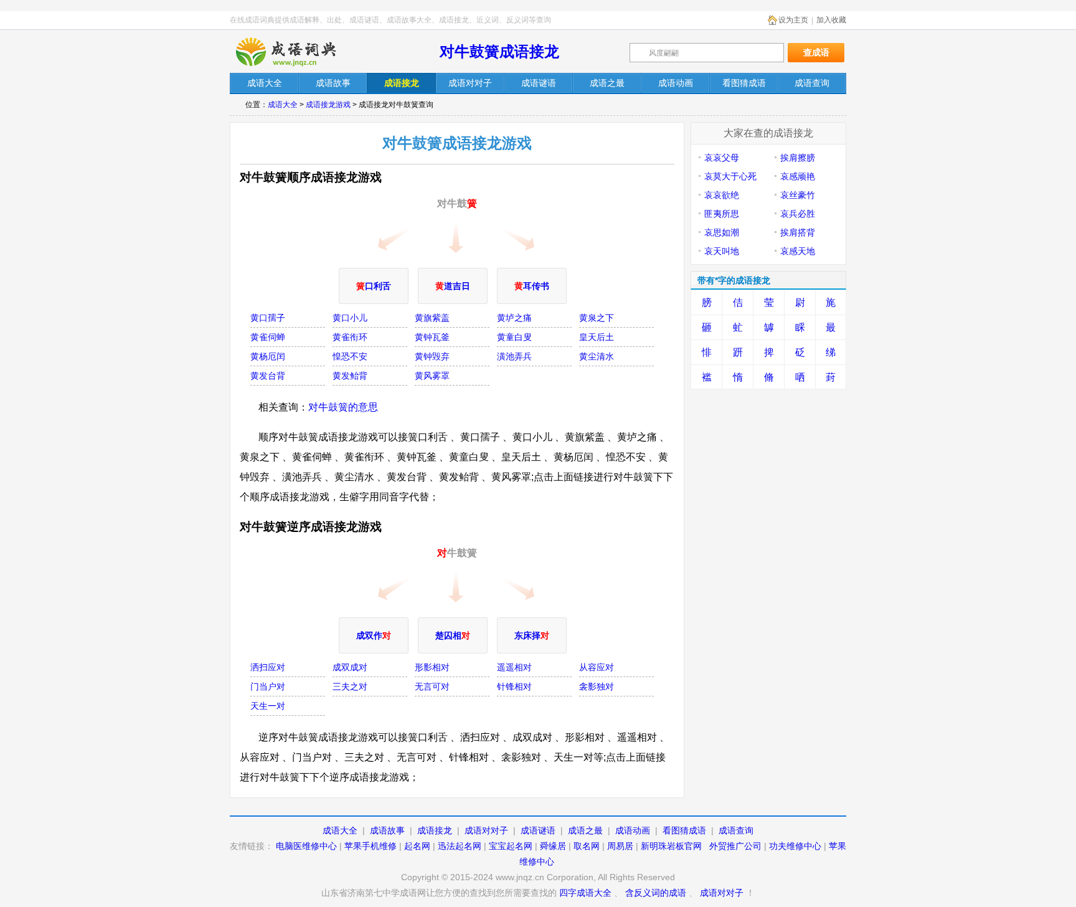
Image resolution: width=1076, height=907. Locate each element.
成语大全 (283, 104)
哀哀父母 (721, 158)
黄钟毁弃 (432, 356)
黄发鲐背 (350, 376)
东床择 (531, 635)
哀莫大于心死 (730, 176)
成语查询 (736, 830)
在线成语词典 (296, 52)
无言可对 (432, 686)
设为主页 (793, 20)
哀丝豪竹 (797, 195)
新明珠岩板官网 (671, 846)
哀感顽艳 (797, 176)
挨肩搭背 (797, 232)
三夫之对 (350, 686)
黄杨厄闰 (267, 356)
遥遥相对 (514, 667)
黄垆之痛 (514, 318)
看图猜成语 (684, 830)
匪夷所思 (721, 214)
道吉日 (452, 286)
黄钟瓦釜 (432, 337)
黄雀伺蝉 (267, 337)
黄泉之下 (596, 318)
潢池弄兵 (514, 356)
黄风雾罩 (432, 376)
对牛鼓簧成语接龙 (499, 51)
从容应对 (596, 667)
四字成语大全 (585, 893)
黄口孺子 (267, 318)
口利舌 (373, 286)
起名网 (417, 846)
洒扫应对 (267, 667)
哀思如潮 (721, 232)
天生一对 (267, 706)
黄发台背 (267, 376)
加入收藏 (831, 20)
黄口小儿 (350, 318)
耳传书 (531, 286)
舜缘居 (553, 846)
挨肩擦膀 (797, 158)
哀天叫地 (721, 251)
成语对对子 (486, 830)
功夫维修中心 (795, 846)
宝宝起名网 (510, 846)
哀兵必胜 (797, 214)
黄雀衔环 (350, 337)
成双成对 (350, 667)
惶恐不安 (350, 356)
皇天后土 (596, 337)
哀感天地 (797, 251)
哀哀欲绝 (721, 195)
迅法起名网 (459, 846)
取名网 (586, 846)
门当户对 (267, 686)
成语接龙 (434, 830)
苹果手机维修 (370, 846)
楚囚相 (452, 635)
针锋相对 (514, 686)
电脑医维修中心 (306, 846)
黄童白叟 (514, 337)
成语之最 (585, 830)
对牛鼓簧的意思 (343, 407)
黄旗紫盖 (432, 318)
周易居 (620, 846)
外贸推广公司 (735, 846)
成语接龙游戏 (328, 104)
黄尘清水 (596, 356)
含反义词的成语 (655, 893)
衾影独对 (596, 686)
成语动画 (632, 830)
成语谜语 (538, 830)
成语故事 (387, 830)
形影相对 (432, 667)
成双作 (373, 635)
